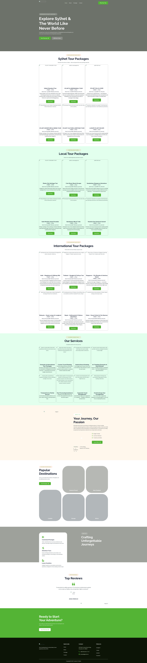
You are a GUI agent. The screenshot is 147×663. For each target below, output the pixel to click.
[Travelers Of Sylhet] (42, 2)
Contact (80, 2)
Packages (75, 2)
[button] (103, 2)
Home (66, 2)
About (70, 2)
